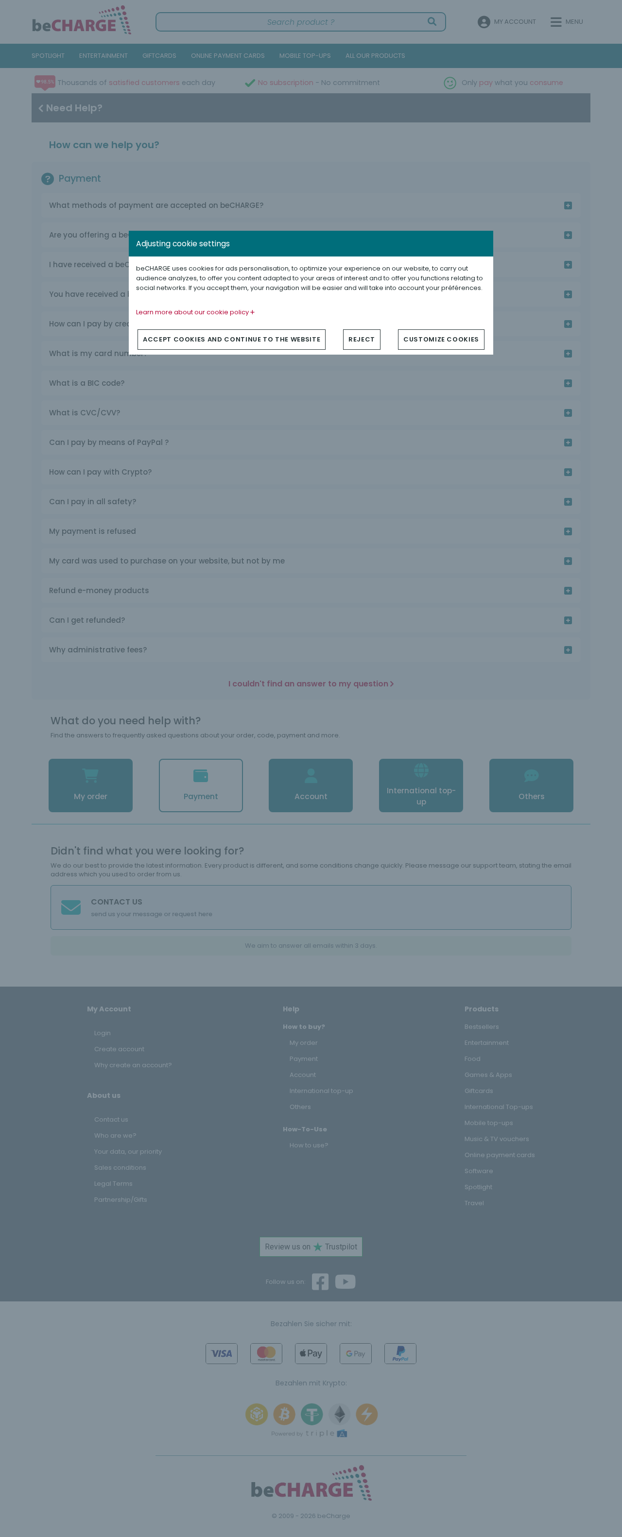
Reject (361, 339)
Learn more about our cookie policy (193, 312)
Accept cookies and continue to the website (231, 339)
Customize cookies (441, 339)
